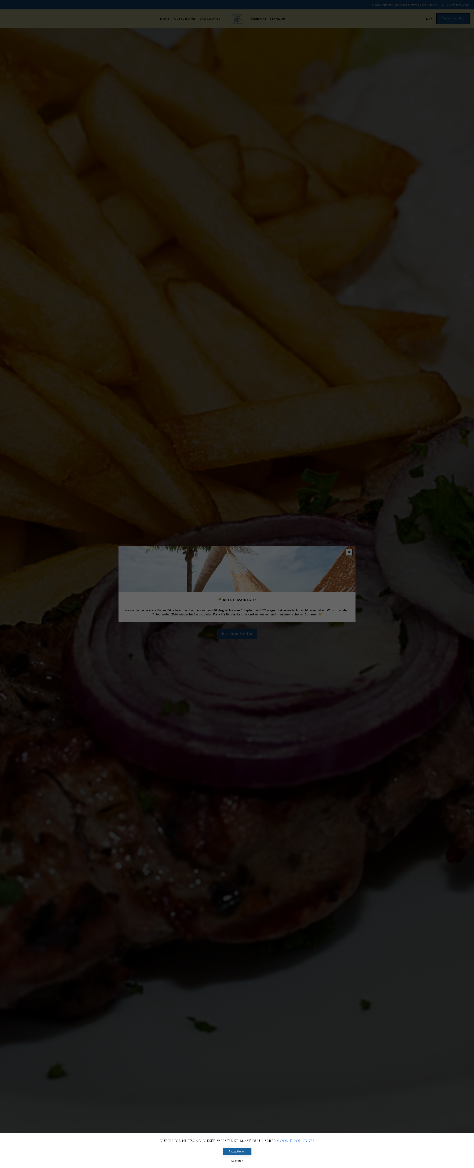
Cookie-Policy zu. (296, 1141)
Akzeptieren (237, 1151)
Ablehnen (237, 1160)
